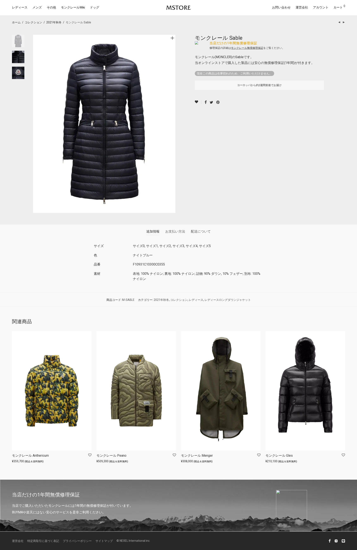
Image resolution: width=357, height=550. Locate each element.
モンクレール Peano (111, 456)
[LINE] (343, 540)
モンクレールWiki (73, 7)
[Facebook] (329, 540)
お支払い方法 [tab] (175, 231)
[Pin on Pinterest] (218, 102)
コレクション (33, 22)
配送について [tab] (201, 231)
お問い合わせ (281, 7)
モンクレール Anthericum (30, 456)
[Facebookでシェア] (206, 102)
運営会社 (302, 7)
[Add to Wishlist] (198, 102)
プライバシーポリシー (77, 541)
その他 (51, 7)
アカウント (320, 7)
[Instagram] (336, 540)
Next (173, 124)
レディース (19, 7)
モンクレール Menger (197, 456)
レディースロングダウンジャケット (228, 299)
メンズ (37, 7)
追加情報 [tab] (152, 231)
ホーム (16, 22)
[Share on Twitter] (211, 102)
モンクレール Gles (279, 456)
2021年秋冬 (54, 22)
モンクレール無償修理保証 (247, 47)
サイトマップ (104, 541)
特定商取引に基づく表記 (43, 541)
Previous (35, 124)
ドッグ (94, 7)
